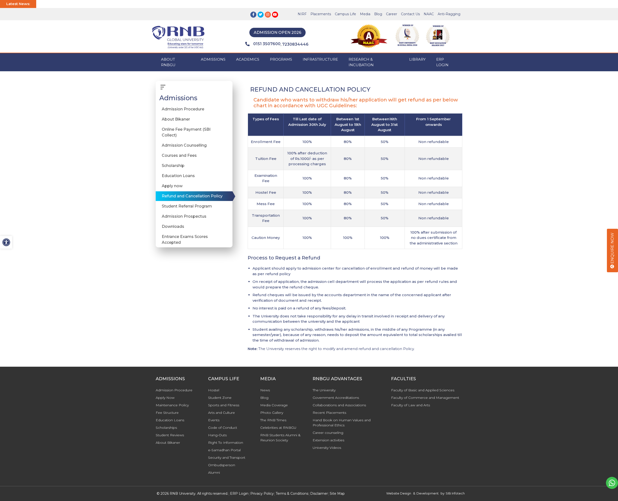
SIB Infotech (455, 493)
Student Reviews (170, 435)
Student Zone (220, 397)
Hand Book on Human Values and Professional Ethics (342, 422)
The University (324, 390)
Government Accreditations (336, 397)
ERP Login (442, 62)
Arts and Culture (221, 412)
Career (391, 14)
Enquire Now (612, 249)
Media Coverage (274, 405)
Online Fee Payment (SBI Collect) (186, 132)
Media (365, 14)
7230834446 (295, 44)
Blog (378, 14)
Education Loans (178, 176)
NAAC (429, 14)
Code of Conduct (222, 427)
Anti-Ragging (449, 14)
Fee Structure (167, 412)
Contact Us (410, 14)
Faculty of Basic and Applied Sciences (422, 390)
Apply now (172, 186)
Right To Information (225, 442)
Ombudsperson (221, 465)
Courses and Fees (179, 155)
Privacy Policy (262, 493)
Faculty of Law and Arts (410, 405)
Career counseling (328, 432)
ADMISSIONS (213, 59)
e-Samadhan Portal (224, 450)
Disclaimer (319, 493)
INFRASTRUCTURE (320, 59)
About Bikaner (176, 119)
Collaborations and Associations (339, 405)
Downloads (173, 226)
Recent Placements (329, 412)
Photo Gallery (271, 412)
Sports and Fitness (223, 405)
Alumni (214, 472)
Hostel (213, 390)
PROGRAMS (281, 59)
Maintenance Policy (172, 405)
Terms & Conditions (292, 493)
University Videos (327, 447)
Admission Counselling (184, 145)
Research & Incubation (361, 62)
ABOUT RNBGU (168, 62)
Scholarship (173, 166)
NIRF (302, 14)
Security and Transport (226, 457)
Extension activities (328, 440)
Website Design (398, 493)
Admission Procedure (183, 109)
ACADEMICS (247, 59)
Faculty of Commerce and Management (425, 397)
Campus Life (345, 14)
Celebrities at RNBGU (278, 427)
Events (213, 420)
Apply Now (165, 397)
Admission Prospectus (184, 216)
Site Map (337, 493)
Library (417, 59)
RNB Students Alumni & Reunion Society (280, 437)
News (265, 390)
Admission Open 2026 (277, 32)
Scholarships (166, 427)
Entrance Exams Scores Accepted (185, 240)
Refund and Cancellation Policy (192, 196)
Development (427, 493)
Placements (320, 14)
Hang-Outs (217, 435)
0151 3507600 (267, 44)
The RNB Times (273, 420)
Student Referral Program (187, 206)
